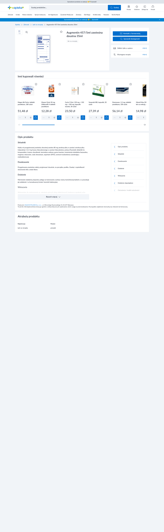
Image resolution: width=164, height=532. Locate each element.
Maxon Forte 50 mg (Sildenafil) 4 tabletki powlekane (48, 104)
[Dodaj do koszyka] (35, 117)
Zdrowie (26, 24)
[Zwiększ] (30, 117)
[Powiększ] (26, 32)
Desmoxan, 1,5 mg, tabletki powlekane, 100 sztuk (121, 103)
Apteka (17, 24)
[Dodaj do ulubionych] (61, 32)
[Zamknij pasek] (159, 20)
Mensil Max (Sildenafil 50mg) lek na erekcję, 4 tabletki (146, 103)
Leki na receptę (38, 24)
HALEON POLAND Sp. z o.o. (33, 205)
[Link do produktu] (28, 101)
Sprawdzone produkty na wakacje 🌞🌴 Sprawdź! (82, 1)
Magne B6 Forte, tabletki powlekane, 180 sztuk (26, 103)
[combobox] (68, 7)
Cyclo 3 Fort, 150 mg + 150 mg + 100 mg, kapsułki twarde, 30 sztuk (74, 104)
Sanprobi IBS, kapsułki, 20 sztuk (98, 103)
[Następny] (144, 125)
